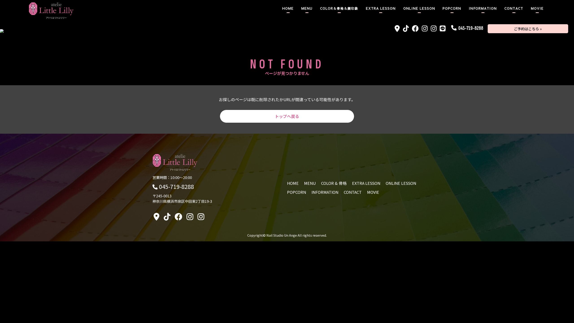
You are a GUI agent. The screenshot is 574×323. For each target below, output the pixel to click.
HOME (288, 8)
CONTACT (513, 8)
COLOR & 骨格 (334, 183)
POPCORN (452, 8)
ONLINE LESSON (419, 8)
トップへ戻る (287, 116)
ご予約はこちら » (528, 28)
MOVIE (537, 8)
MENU (307, 8)
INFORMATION (483, 8)
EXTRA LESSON (381, 8)
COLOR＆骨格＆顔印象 (339, 8)
